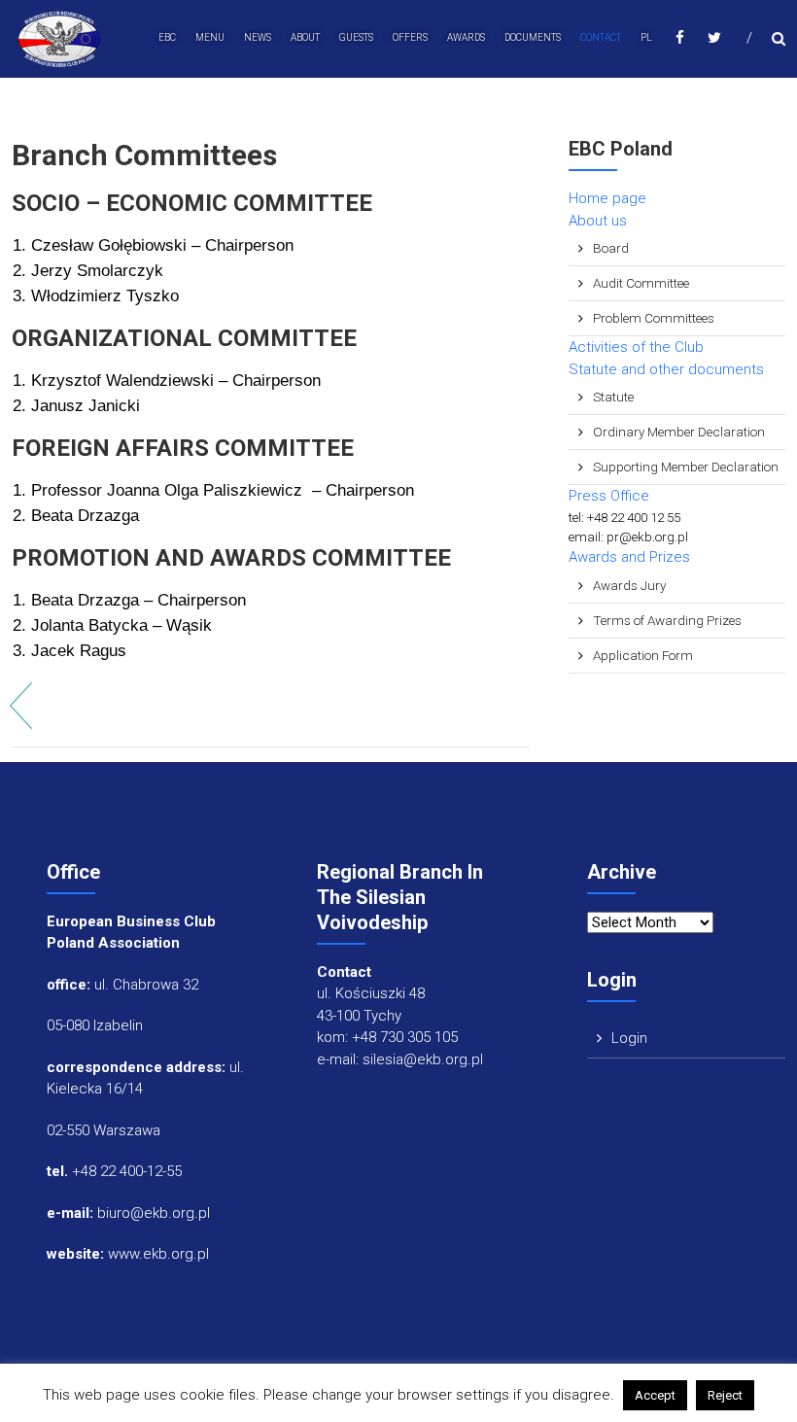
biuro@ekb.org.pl (153, 1213)
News (257, 37)
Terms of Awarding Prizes (667, 620)
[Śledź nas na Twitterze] (714, 37)
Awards (466, 37)
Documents (532, 37)
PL (646, 37)
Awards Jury (629, 585)
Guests (356, 37)
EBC (167, 37)
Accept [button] (655, 1395)
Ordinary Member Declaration (679, 431)
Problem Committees (653, 318)
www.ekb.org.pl (158, 1254)
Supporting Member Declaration (686, 466)
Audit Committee (641, 283)
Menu (210, 37)
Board (611, 248)
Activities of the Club (636, 347)
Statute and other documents (666, 369)
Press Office (609, 495)
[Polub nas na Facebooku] (680, 37)
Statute (613, 396)
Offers (410, 37)
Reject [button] (725, 1395)
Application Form (643, 655)
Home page (607, 198)
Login (629, 1038)
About (305, 37)
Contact (600, 37)
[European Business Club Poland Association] (59, 38)
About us (598, 220)
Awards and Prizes (629, 557)
